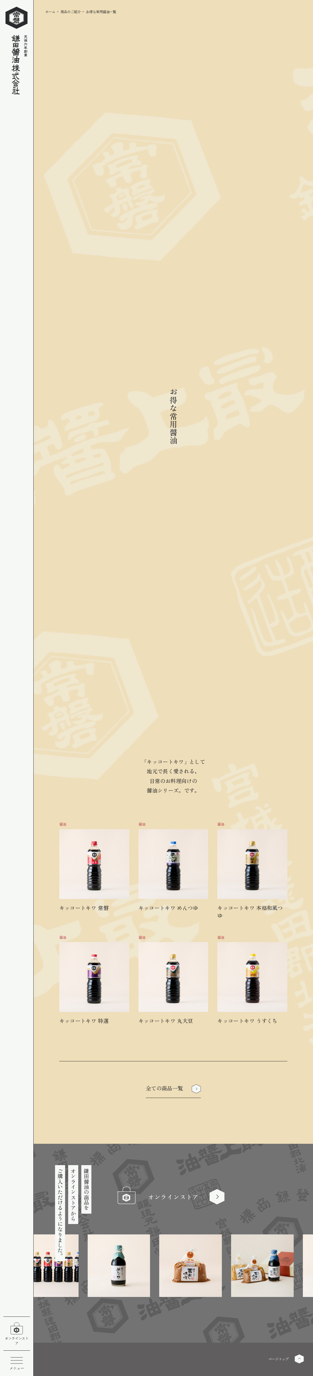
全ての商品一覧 (164, 1088)
